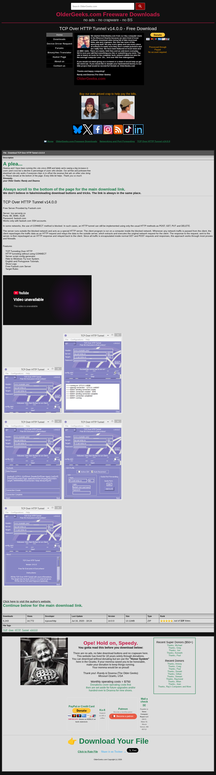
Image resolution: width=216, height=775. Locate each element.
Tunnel (25, 630)
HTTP (18, 630)
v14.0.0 (33, 630)
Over (11, 630)
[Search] (140, 6)
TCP (5, 630)
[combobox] (102, 6)
